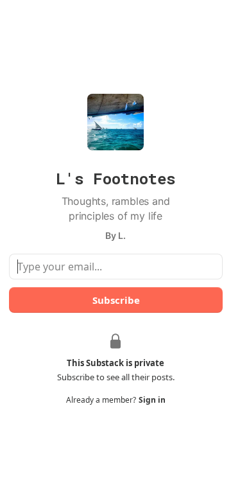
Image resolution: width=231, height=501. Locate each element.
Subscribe (115, 300)
